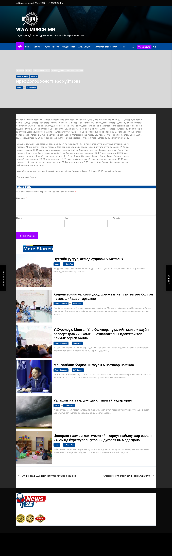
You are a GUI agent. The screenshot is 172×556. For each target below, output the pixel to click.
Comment (21, 198)
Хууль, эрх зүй (52, 47)
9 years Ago (31, 87)
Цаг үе (37, 47)
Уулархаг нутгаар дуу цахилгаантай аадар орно (93, 400)
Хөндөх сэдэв (68, 47)
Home (28, 47)
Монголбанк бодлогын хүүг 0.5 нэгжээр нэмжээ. (94, 365)
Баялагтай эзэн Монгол (106, 47)
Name (19, 218)
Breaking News (22, 76)
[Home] (20, 46)
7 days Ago (77, 303)
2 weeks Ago (77, 370)
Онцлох (34, 76)
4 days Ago (68, 264)
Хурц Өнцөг (84, 47)
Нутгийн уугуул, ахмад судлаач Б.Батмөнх (88, 259)
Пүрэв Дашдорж (61, 303)
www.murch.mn (35, 29)
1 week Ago (77, 343)
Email (67, 218)
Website (116, 218)
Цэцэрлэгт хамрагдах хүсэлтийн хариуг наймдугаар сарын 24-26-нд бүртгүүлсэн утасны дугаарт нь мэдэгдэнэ (103, 438)
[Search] (154, 47)
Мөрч (19, 87)
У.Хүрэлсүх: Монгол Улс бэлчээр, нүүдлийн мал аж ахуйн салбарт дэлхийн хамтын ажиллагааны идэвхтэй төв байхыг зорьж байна (101, 334)
